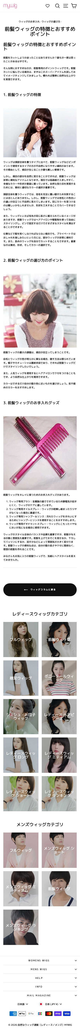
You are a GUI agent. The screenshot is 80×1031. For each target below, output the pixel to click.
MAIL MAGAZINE (39, 995)
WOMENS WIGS (39, 960)
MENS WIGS (39, 969)
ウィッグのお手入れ (29, 21)
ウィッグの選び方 (51, 21)
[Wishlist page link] (49, 6)
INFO (39, 986)
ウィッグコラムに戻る (42, 589)
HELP (39, 978)
